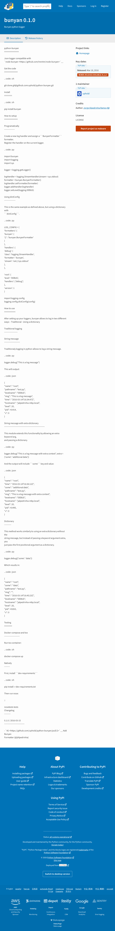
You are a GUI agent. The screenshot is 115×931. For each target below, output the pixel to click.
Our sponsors (57, 788)
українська (60, 889)
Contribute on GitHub (91, 777)
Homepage (84, 53)
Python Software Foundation (56, 852)
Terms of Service (56, 804)
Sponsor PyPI (92, 784)
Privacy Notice (56, 815)
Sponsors (81, 6)
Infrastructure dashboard (56, 777)
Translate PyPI (91, 780)
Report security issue (57, 808)
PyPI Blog (56, 773)
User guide (21, 780)
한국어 (68, 891)
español (18, 889)
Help (61, 6)
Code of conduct (56, 812)
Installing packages (21, 773)
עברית (50, 891)
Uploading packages (21, 777)
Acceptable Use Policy (56, 819)
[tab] (13, 38)
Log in (93, 6)
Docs (70, 6)
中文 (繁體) (99, 889)
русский (110, 889)
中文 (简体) (88, 889)
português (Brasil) (46, 889)
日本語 (34, 889)
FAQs (22, 788)
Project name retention (21, 784)
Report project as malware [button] (93, 128)
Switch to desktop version (57, 874)
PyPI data (81, 65)
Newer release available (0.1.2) (93, 74)
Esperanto (59, 891)
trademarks (83, 849)
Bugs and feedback (93, 773)
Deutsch (78, 889)
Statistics (57, 780)
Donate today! (57, 844)
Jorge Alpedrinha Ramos (95, 108)
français (26, 889)
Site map (57, 860)
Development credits (91, 788)
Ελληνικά (69, 889)
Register (105, 6)
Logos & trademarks (57, 784)
